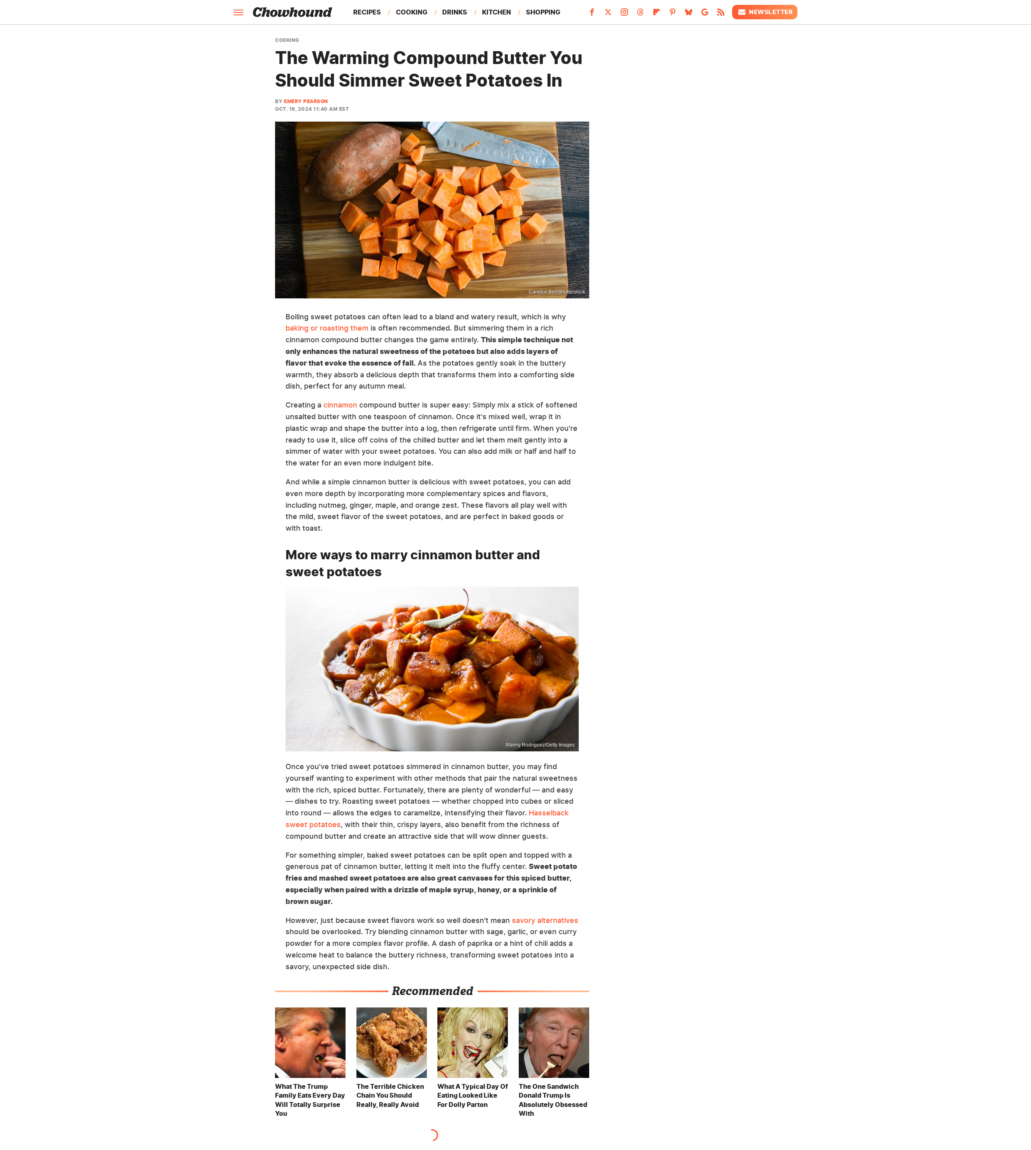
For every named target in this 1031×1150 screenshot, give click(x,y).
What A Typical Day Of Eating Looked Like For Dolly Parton (472, 1095)
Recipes (367, 12)
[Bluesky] (689, 14)
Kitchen (496, 12)
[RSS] (721, 14)
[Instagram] (624, 14)
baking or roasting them (327, 328)
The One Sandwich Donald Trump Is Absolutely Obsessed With (553, 1099)
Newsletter (771, 12)
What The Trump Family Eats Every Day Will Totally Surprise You (310, 1099)
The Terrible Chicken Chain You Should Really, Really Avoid (390, 1095)
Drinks (454, 12)
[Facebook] (592, 14)
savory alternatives (545, 920)
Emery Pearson (306, 101)
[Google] (705, 14)
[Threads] (640, 14)
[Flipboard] (656, 14)
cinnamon (340, 405)
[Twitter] (608, 14)
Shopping (543, 12)
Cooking (411, 12)
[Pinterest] (672, 14)
